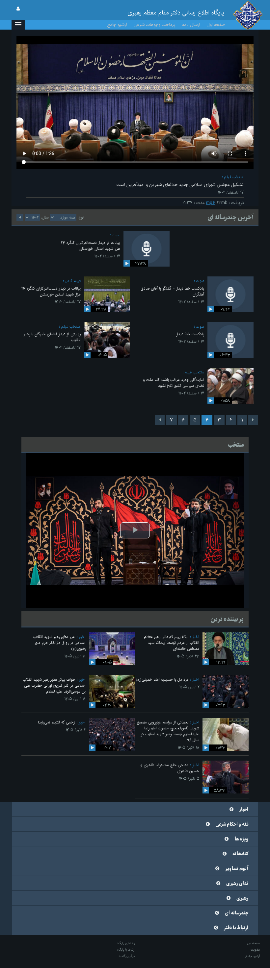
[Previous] (253, 420)
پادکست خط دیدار (190, 334)
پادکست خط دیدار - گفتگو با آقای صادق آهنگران (172, 291)
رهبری (242, 898)
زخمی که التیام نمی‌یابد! (56, 722)
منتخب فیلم (234, 177)
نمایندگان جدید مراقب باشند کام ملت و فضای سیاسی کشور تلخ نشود (173, 383)
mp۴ (210, 203)
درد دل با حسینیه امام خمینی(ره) (162, 679)
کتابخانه (240, 854)
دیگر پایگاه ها (126, 956)
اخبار (195, 637)
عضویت (255, 949)
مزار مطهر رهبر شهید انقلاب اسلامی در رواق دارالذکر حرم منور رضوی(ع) (59, 643)
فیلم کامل (73, 281)
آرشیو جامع (117, 25)
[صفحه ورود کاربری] (18, 9)
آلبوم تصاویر (236, 868)
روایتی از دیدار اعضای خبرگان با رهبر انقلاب (52, 337)
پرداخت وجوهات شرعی (155, 25)
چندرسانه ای (236, 913)
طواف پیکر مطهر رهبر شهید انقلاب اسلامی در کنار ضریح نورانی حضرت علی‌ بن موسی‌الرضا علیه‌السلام (54, 685)
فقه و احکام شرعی (232, 824)
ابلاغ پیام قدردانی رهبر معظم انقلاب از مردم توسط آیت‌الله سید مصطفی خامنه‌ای (171, 643)
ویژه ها (241, 839)
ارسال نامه (191, 25)
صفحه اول (215, 25)
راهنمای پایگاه (126, 943)
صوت (116, 235)
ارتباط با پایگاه (126, 949)
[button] (18, 25)
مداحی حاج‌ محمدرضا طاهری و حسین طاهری (169, 768)
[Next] (160, 420)
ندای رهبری (237, 883)
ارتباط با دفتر (236, 928)
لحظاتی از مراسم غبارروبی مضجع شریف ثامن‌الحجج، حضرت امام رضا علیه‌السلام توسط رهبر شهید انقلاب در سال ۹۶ (168, 731)
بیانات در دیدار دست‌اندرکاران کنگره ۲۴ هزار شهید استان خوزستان (90, 246)
